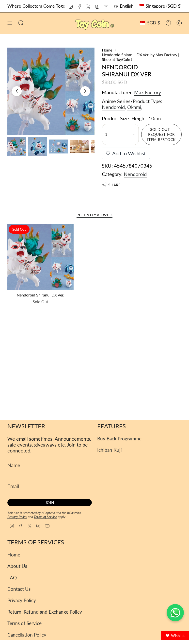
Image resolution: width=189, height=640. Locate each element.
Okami (134, 107)
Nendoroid (113, 107)
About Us (17, 566)
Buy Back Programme (119, 438)
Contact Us (19, 589)
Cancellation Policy (26, 635)
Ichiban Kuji (109, 450)
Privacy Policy (17, 517)
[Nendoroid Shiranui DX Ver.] (40, 257)
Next (85, 91)
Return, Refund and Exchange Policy (44, 612)
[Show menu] (10, 23)
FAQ (12, 577)
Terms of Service (45, 517)
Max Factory (147, 92)
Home (107, 50)
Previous (17, 91)
